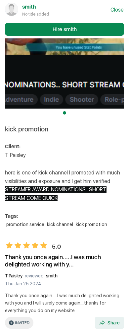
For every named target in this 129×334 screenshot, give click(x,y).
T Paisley (14, 275)
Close (117, 10)
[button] (64, 59)
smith (52, 275)
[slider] (26, 245)
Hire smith (65, 29)
